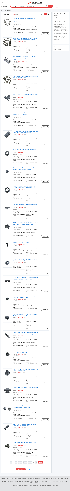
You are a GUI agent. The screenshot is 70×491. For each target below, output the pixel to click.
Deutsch (36, 481)
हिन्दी (57, 481)
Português (16, 481)
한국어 (50, 481)
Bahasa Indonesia (37, 482)
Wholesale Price (38, 478)
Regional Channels (52, 478)
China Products (10, 478)
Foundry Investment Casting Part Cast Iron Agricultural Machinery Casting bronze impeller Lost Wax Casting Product (24, 58)
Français (21, 481)
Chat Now (32, 469)
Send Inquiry (45, 33)
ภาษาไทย (61, 481)
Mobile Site (66, 478)
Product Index (60, 478)
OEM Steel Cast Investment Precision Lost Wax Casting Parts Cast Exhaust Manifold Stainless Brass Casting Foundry (24, 20)
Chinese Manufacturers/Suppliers (20, 478)
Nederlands (41, 481)
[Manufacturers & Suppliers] (35, 2)
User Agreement (43, 485)
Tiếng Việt (31, 482)
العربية (46, 481)
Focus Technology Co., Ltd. (26, 485)
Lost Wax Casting (57, 49)
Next (40, 462)
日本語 (54, 481)
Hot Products (2, 478)
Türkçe (65, 481)
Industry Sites (45, 478)
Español (11, 481)
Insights (35, 479)
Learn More (57, 42)
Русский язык (26, 481)
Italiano (32, 481)
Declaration (49, 485)
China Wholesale (31, 478)
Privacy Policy (55, 485)
